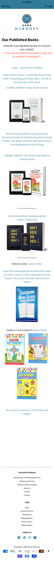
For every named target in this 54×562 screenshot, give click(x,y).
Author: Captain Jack (27, 219)
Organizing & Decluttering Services (27, 477)
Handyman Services (27, 481)
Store (27, 507)
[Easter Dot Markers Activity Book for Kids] (15, 364)
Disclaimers (27, 514)
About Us (27, 488)
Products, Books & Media (27, 484)
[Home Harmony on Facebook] (19, 538)
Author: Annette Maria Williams (27, 67)
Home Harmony (34, 547)
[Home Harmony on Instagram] (29, 538)
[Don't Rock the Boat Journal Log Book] (27, 251)
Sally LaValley (35, 263)
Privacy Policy (27, 521)
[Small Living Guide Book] (27, 199)
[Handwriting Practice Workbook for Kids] (38, 364)
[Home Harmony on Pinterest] (24, 538)
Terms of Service (27, 511)
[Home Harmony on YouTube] (35, 538)
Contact (27, 495)
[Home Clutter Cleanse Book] (27, 128)
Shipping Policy (27, 518)
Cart (50, 6)
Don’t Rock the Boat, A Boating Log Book (27, 216)
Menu (7, 6)
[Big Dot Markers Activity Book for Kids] (27, 399)
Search (27, 491)
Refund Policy (27, 525)
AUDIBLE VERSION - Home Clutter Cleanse (27, 87)
